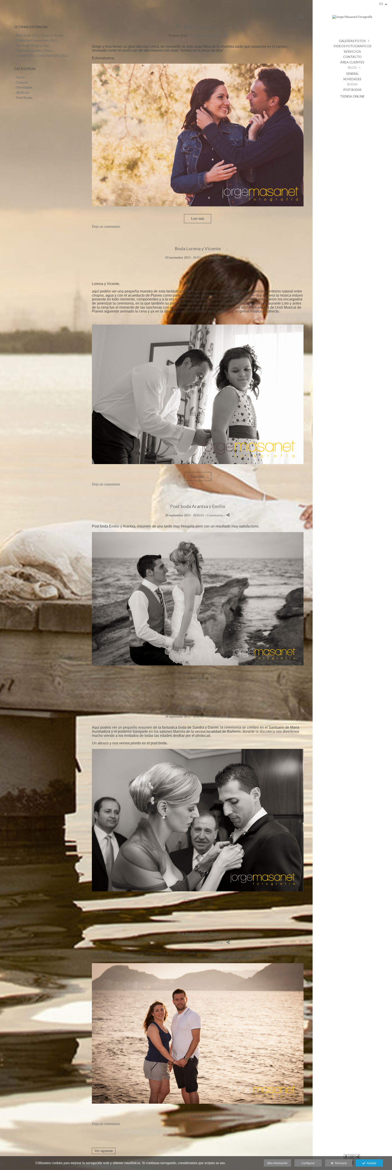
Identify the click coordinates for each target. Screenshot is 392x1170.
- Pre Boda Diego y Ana (31, 46)
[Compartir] (224, 35)
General (352, 73)
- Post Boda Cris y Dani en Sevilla (39, 35)
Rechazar (340, 1163)
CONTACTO (352, 57)
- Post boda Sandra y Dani (33, 50)
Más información (277, 1163)
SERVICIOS (352, 51)
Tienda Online (352, 96)
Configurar (308, 1163)
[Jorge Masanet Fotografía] (352, 18)
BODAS (352, 84)
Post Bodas (352, 90)
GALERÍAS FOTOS (352, 41)
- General (21, 82)
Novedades (352, 79)
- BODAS (21, 93)
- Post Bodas (23, 98)
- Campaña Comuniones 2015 (35, 40)
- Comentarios (210, 35)
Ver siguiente (103, 1151)
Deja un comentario (106, 226)
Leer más (197, 218)
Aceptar (370, 1163)
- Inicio (19, 77)
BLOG (352, 67)
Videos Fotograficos (352, 46)
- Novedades (23, 87)
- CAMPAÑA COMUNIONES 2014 (41, 56)
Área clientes (352, 62)
